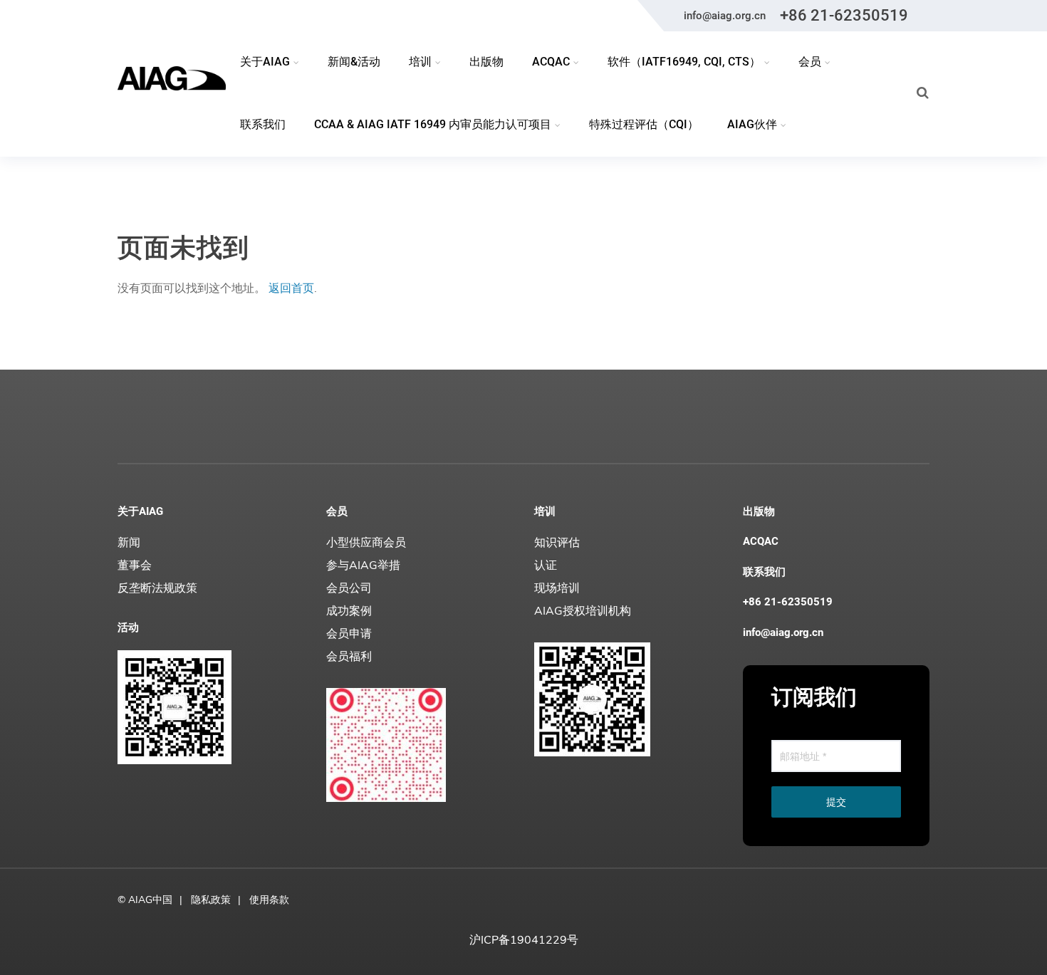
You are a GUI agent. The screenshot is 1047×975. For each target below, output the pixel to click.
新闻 (129, 543)
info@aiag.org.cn (725, 15)
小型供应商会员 (366, 543)
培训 (545, 511)
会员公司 (349, 588)
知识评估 (557, 543)
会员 (337, 511)
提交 (836, 802)
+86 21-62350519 (844, 15)
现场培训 (557, 588)
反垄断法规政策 (157, 588)
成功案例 (349, 611)
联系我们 (263, 124)
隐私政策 (211, 900)
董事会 (135, 565)
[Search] (923, 92)
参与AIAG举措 (363, 565)
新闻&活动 (354, 61)
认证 (545, 565)
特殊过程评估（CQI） (644, 124)
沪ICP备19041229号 (523, 940)
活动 (128, 627)
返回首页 (291, 288)
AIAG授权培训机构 (582, 611)
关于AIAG (140, 511)
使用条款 (269, 900)
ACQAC (760, 541)
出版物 (486, 61)
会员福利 (349, 656)
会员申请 (349, 634)
